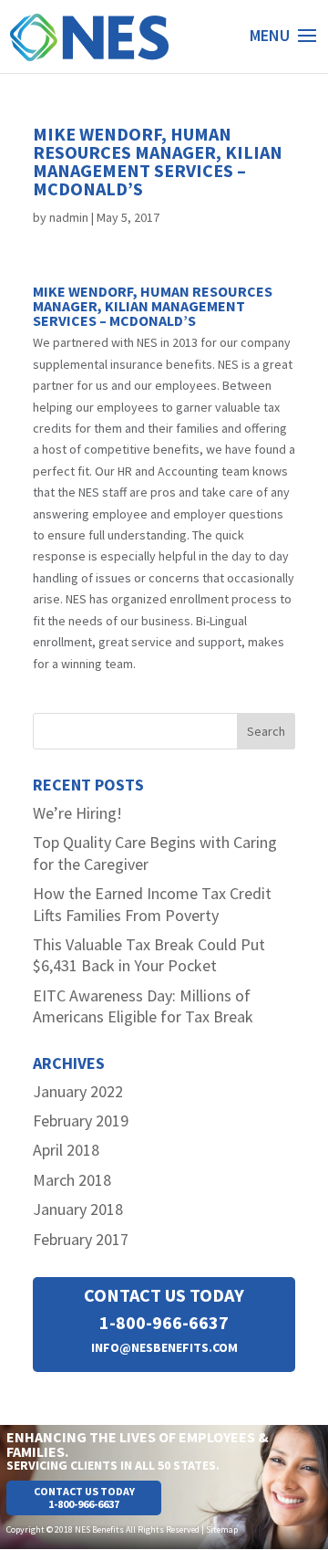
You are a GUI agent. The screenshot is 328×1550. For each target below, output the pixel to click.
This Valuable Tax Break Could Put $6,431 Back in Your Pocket (149, 955)
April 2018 (66, 1149)
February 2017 (80, 1239)
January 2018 (78, 1209)
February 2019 (80, 1120)
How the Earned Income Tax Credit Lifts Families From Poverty (152, 904)
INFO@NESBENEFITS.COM (164, 1347)
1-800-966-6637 (164, 1322)
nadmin (68, 217)
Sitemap (222, 1529)
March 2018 (72, 1179)
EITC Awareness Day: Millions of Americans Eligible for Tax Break (143, 1006)
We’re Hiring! (77, 812)
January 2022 (78, 1091)
